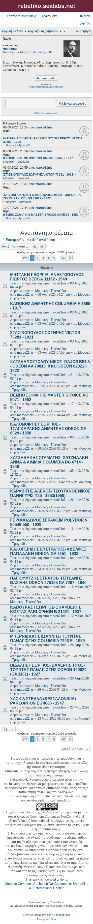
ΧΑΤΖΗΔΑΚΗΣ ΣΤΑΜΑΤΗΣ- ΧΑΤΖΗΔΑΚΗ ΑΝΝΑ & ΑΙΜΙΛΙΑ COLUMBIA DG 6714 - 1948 (49, 462)
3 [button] (43, 258)
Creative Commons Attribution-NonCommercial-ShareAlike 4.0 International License (46, 886)
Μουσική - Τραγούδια (50, 291)
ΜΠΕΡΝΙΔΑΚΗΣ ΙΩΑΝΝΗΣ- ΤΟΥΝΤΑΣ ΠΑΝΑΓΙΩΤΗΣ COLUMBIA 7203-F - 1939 (47, 638)
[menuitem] (43, 919)
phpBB (38, 905)
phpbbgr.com (63, 914)
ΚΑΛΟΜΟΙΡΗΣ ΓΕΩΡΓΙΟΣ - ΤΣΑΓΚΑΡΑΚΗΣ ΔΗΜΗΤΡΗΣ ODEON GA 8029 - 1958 (48, 428)
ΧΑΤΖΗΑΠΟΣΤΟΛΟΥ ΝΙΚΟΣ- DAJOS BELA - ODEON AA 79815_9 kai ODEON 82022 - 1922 (50, 366)
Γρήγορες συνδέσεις (21, 16)
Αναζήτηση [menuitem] (84, 31)
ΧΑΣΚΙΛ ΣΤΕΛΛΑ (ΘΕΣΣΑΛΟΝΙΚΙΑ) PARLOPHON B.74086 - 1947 (43, 701)
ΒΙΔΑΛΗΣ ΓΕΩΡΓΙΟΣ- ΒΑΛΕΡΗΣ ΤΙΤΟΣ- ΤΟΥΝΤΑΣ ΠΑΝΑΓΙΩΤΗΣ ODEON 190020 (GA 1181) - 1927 (48, 669)
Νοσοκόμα (10, 49)
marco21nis (43, 127)
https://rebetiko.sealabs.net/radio (46, 87)
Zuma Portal (57, 902)
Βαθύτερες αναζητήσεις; (46, 113)
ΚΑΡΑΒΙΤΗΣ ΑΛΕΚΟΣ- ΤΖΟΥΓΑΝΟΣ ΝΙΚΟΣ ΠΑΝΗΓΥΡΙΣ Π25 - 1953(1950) (50, 493)
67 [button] (63, 258)
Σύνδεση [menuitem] (84, 16)
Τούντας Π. (10, 52)
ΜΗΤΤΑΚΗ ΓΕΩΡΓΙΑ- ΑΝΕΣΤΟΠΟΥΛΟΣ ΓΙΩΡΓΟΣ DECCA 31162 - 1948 (47, 277)
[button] (25, 258)
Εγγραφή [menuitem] (84, 23)
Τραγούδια (49, 16)
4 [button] (48, 258)
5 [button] (54, 258)
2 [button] (37, 258)
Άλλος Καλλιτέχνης (32, 52)
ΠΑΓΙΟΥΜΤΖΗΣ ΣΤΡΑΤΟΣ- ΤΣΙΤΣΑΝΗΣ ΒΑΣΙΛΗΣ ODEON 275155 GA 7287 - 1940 (48, 580)
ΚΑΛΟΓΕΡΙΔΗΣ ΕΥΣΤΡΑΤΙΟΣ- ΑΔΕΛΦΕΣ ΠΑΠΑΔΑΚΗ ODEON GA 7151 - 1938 (48, 551)
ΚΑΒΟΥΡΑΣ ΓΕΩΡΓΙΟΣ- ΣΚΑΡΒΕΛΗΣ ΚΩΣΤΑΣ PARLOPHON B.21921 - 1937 (45, 609)
